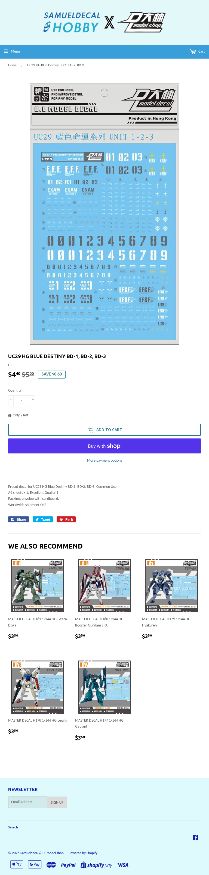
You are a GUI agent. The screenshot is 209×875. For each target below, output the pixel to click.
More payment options (104, 461)
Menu (15, 52)
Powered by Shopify (83, 853)
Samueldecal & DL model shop (42, 853)
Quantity (14, 391)
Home (12, 65)
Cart (201, 52)
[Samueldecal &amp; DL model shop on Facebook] (195, 838)
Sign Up (57, 802)
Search (13, 827)
